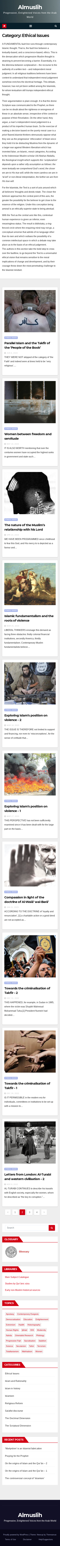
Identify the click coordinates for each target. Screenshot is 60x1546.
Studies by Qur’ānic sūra (17, 1283)
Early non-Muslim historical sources (22, 1290)
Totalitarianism (12, 1351)
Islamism (9, 1396)
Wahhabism (27, 1351)
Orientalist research (24, 1335)
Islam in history (12, 1388)
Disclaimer (27, 1539)
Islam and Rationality (15, 1381)
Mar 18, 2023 (13, 725)
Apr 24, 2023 (13, 535)
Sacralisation (29, 1341)
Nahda (9, 1335)
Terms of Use (10, 1539)
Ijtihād (24, 1330)
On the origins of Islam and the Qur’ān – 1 (26, 1471)
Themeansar (51, 1535)
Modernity (41, 1330)
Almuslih (30, 7)
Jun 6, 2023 (12, 353)
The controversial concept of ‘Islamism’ (25, 1478)
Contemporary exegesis (28, 1314)
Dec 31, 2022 (13, 998)
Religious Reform (14, 1403)
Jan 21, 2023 (13, 907)
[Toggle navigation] (31, 26)
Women (38, 1351)
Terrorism (41, 1346)
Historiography (33, 1325)
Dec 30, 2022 (13, 1093)
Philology (40, 1335)
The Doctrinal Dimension (17, 1418)
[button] (56, 26)
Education (28, 1319)
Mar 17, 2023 (13, 816)
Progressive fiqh (13, 1341)
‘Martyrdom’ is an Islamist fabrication (23, 1448)
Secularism (21, 1346)
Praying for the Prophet (16, 1456)
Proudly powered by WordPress (16, 1535)
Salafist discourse (14, 1411)
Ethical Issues (11, 337)
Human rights (12, 1330)
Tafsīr (31, 1346)
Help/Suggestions (46, 1539)
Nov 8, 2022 (12, 1184)
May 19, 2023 (13, 444)
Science (9, 1346)
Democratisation (13, 1319)
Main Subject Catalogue (17, 1277)
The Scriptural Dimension (18, 1426)
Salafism (42, 1341)
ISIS (32, 1330)
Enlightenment (42, 1319)
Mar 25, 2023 (13, 626)
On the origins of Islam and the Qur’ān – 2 (26, 1463)
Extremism (10, 1325)
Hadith (21, 1325)
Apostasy (10, 1314)
